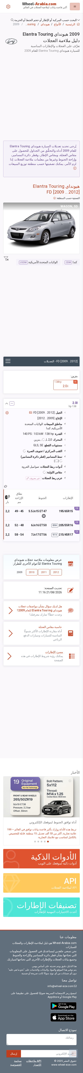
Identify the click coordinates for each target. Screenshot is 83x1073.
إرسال (13, 1053)
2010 (31, 572)
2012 (56, 572)
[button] (41, 20)
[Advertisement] (41, 97)
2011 (44, 572)
